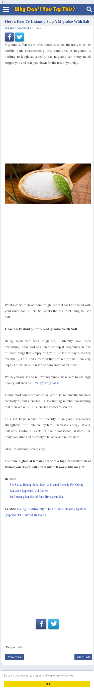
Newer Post (15, 657)
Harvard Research (34, 515)
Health (20, 647)
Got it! (47, 684)
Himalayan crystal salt (46, 383)
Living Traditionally (31, 509)
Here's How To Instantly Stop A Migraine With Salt (47, 21)
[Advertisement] (47, 115)
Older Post (83, 657)
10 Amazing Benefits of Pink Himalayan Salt (36, 496)
